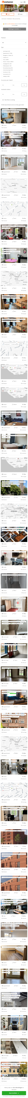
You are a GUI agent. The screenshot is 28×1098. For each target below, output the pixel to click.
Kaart (20, 14)
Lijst (8, 14)
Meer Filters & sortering (10, 99)
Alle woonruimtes (16, 18)
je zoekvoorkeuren (11, 23)
